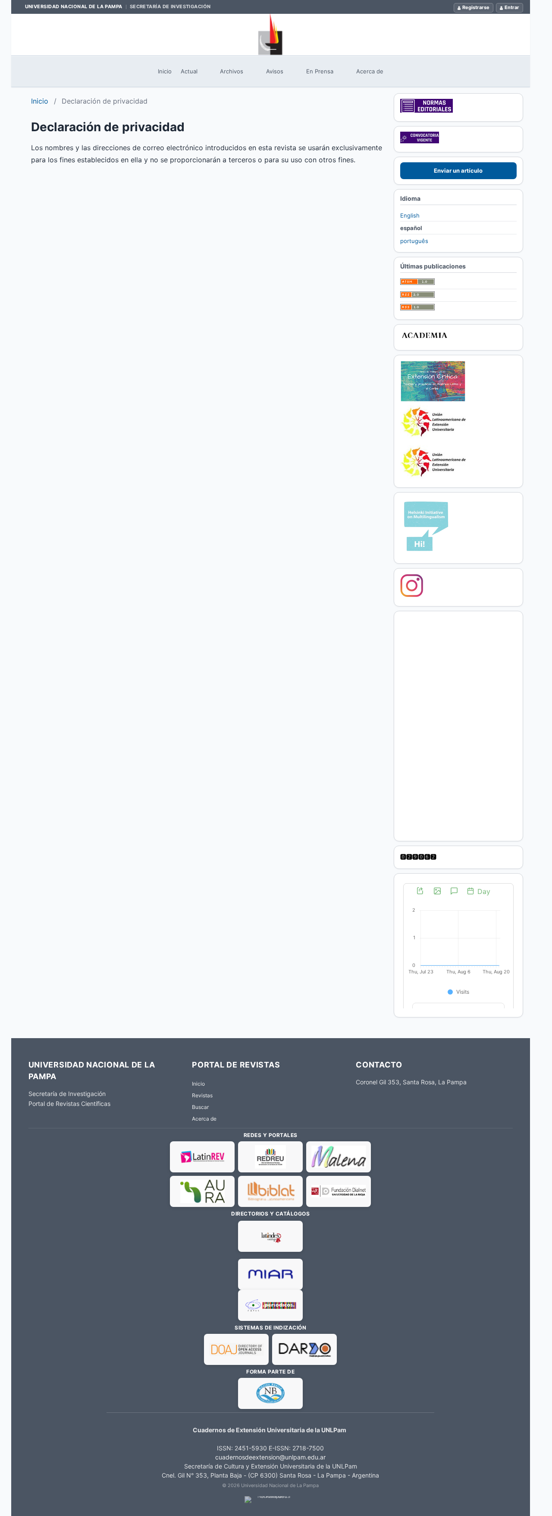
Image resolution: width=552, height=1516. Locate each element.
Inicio (165, 71)
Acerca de (369, 71)
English (410, 215)
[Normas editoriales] (426, 110)
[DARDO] (304, 1349)
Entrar (512, 7)
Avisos (274, 71)
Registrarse (475, 7)
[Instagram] (411, 595)
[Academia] (424, 339)
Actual (189, 71)
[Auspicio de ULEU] (433, 476)
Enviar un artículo (458, 170)
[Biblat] (270, 1191)
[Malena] (338, 1156)
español (411, 227)
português (414, 240)
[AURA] (202, 1191)
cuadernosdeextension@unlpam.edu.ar (270, 1457)
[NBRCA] (270, 1393)
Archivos (231, 71)
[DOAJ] (236, 1349)
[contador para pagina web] (418, 857)
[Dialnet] (338, 1191)
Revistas (202, 1095)
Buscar (200, 1107)
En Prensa (319, 71)
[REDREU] (270, 1156)
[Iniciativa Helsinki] (426, 552)
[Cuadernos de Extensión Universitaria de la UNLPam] (270, 34)
